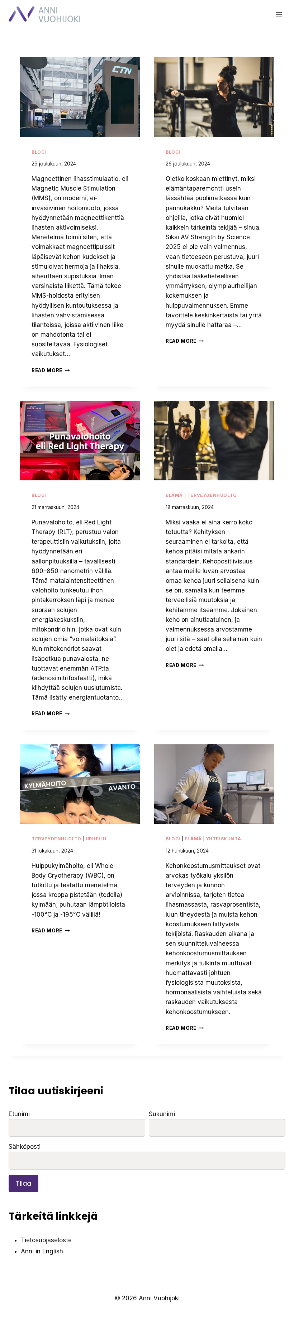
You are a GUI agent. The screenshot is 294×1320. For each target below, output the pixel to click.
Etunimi (19, 1114)
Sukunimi (162, 1114)
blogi (39, 152)
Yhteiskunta (223, 838)
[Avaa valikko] (278, 14)
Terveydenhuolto (212, 495)
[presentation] (80, 97)
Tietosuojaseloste (46, 1240)
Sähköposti (25, 1146)
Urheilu (96, 838)
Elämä (174, 495)
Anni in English (42, 1251)
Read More (49, 370)
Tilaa (23, 1183)
